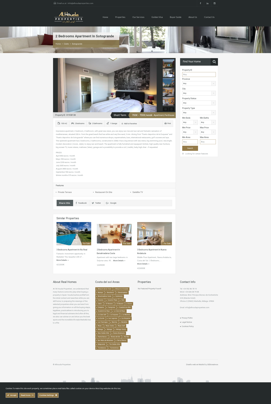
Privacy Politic (187, 318)
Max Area (204, 137)
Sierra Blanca (121, 340)
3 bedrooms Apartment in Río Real (71, 250)
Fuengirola (111, 307)
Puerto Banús (102, 337)
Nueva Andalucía (119, 333)
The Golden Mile (114, 344)
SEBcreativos (212, 364)
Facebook (82, 203)
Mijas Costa (110, 326)
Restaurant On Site (103, 192)
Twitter (98, 203)
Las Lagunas (112, 318)
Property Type (188, 108)
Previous (55, 85)
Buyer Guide (175, 17)
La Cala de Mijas (119, 311)
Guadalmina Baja (104, 311)
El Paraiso (109, 303)
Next (159, 85)
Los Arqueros (125, 318)
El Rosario (120, 303)
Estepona (101, 307)
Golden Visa (157, 17)
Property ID (187, 70)
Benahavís (110, 292)
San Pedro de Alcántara (105, 340)
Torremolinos (114, 348)
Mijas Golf (121, 326)
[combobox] (199, 83)
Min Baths (204, 118)
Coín (122, 300)
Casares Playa (112, 300)
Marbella (124, 322)
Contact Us (209, 17)
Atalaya (100, 292)
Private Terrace (65, 192)
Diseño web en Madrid (195, 364)
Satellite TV (138, 192)
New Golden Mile (103, 333)
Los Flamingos (103, 322)
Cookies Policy (188, 326)
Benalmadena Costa (104, 296)
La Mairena (126, 314)
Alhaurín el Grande (121, 289)
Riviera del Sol (115, 337)
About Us (192, 17)
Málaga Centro (121, 329)
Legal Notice (187, 322)
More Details (61, 260)
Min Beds (186, 118)
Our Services (138, 17)
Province (186, 79)
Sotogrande (77, 44)
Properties (120, 17)
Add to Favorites (130, 124)
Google (113, 203)
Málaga (100, 329)
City (184, 89)
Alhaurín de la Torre (104, 289)
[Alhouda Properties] (68, 18)
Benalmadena (122, 292)
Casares (100, 300)
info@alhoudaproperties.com (80, 3)
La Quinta (101, 318)
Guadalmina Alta (125, 307)
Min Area (186, 137)
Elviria (129, 303)
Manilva (114, 322)
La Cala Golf (102, 314)
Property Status (189, 98)
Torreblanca (102, 348)
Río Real (126, 337)
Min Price (186, 127)
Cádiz (66, 44)
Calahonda (119, 296)
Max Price (204, 127)
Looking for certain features (196, 154)
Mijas (100, 326)
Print (169, 123)
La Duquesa (114, 314)
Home (105, 17)
